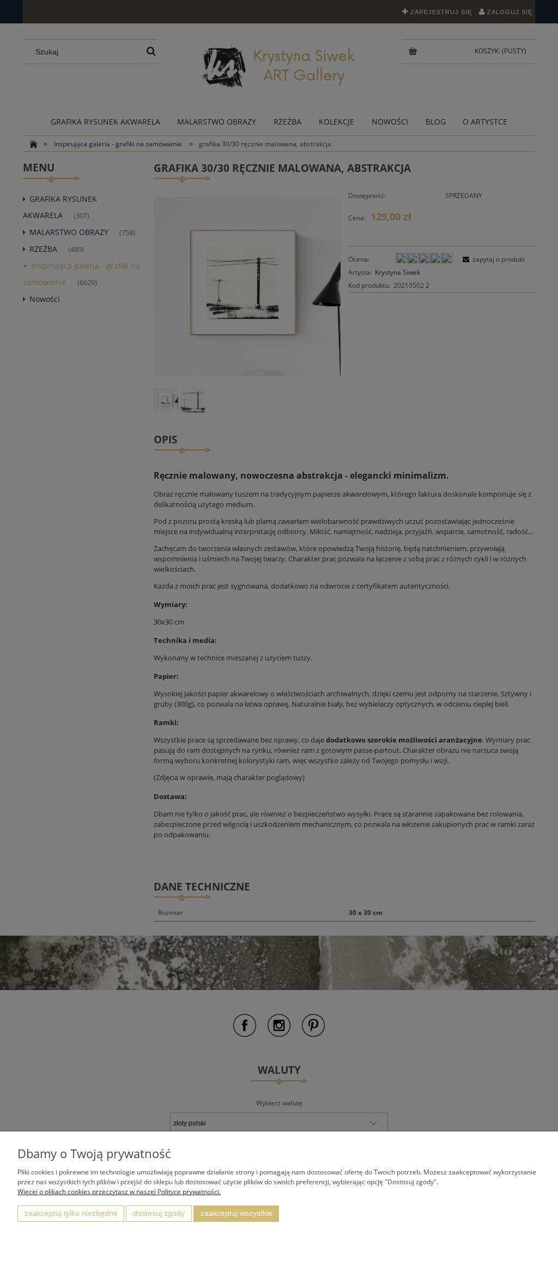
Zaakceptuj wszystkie (236, 1213)
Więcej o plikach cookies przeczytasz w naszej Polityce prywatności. (119, 1191)
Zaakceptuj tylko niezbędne (71, 1213)
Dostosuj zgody (159, 1213)
